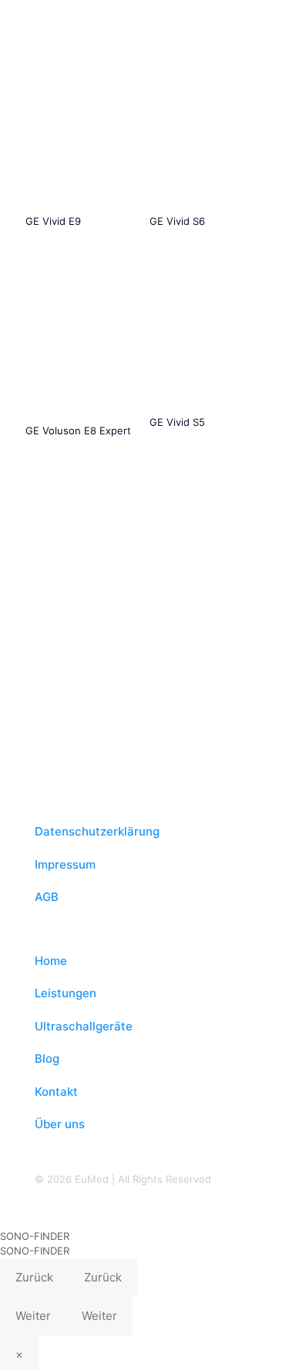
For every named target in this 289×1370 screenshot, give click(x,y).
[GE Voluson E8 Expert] (82, 342)
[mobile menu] (268, 23)
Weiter (33, 1315)
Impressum (65, 864)
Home (51, 960)
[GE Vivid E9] (82, 137)
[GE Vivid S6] (207, 137)
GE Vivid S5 (177, 422)
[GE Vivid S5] (207, 337)
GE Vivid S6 (177, 221)
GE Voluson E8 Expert (78, 430)
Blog (47, 1058)
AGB (47, 896)
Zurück (34, 1277)
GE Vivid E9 (53, 221)
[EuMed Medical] (144, 23)
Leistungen (65, 993)
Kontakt (56, 1091)
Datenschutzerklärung (97, 831)
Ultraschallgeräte (84, 1026)
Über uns (60, 1124)
